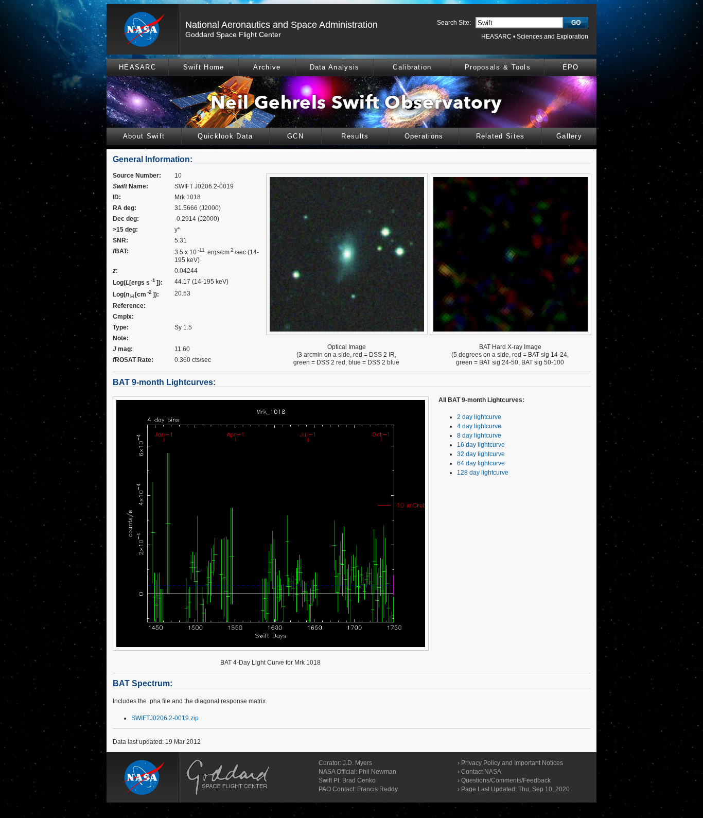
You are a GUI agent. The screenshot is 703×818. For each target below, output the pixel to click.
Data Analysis (335, 67)
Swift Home (203, 67)
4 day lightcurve (479, 426)
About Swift (144, 136)
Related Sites (500, 136)
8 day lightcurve (479, 435)
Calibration (412, 67)
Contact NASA (481, 771)
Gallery (569, 136)
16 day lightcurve (481, 444)
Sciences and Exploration (552, 36)
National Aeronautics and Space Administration (281, 25)
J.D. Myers (357, 763)
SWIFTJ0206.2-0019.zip (165, 718)
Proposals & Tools (498, 67)
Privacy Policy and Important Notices (512, 763)
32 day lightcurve (481, 454)
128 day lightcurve (482, 472)
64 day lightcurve (481, 463)
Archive (266, 67)
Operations (424, 136)
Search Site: (454, 22)
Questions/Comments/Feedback (506, 780)
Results (354, 136)
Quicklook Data (225, 136)
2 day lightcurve (479, 417)
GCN (295, 136)
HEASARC (496, 36)
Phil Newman (377, 771)
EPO (571, 67)
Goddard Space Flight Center (233, 34)
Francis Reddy (377, 789)
